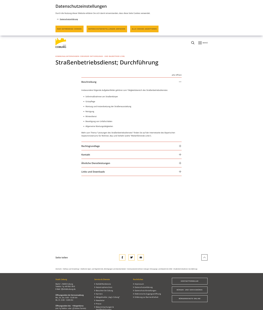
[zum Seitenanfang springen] (204, 257)
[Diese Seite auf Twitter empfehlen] (131, 257)
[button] (131, 81)
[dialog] (131, 18)
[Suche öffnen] (192, 42)
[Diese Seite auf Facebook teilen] (122, 257)
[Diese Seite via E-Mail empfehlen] (141, 257)
